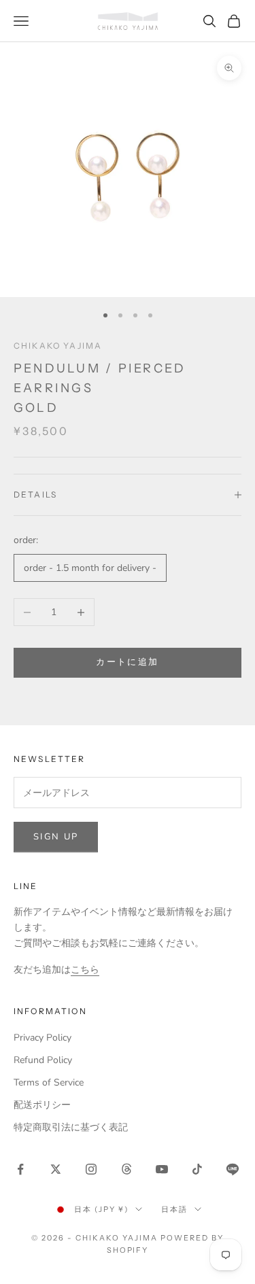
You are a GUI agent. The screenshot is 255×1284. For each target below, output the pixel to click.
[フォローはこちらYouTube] (162, 1169)
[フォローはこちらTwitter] (56, 1169)
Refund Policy (43, 1060)
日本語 (174, 1209)
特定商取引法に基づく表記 (71, 1127)
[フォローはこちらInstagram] (91, 1169)
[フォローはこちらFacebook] (20, 1169)
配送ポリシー (42, 1104)
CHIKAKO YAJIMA (58, 346)
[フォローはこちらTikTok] (197, 1169)
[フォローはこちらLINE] (232, 1169)
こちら (85, 969)
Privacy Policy (42, 1037)
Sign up (55, 837)
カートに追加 (127, 662)
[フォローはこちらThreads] (126, 1169)
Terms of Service (49, 1082)
